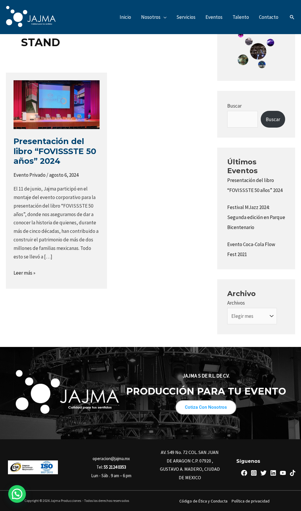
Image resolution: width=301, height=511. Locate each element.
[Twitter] (263, 473)
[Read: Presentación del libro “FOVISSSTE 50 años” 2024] (57, 104)
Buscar (234, 106)
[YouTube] (283, 473)
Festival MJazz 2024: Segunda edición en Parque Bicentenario (256, 217)
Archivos (236, 303)
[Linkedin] (273, 473)
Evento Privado (30, 175)
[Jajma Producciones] (31, 16)
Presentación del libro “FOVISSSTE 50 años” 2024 (55, 151)
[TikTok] (293, 473)
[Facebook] (244, 473)
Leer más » (24, 272)
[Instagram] (254, 473)
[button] (163, 17)
